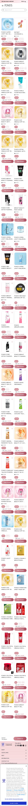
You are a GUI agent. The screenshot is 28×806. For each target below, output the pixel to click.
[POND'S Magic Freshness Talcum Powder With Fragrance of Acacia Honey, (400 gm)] (20, 375)
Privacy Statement (18, 790)
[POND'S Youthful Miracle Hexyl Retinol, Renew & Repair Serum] (20, 609)
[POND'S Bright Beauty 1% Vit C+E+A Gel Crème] (20, 462)
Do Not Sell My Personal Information (14, 798)
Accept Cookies (14, 803)
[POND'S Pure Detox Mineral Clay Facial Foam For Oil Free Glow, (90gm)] (8, 404)
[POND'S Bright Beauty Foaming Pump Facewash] (20, 346)
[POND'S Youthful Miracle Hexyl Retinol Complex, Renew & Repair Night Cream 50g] (8, 668)
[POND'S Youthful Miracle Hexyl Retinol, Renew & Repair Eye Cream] (8, 638)
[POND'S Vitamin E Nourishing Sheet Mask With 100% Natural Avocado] (8, 609)
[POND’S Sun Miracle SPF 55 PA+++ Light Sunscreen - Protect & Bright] (8, 53)
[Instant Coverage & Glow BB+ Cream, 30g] (20, 24)
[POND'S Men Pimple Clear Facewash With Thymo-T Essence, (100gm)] (20, 171)
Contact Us (20, 738)
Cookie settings (21, 794)
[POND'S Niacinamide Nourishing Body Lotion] (8, 317)
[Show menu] (2, 5)
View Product (7, 44)
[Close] (26, 766)
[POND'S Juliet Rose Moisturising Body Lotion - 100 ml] (8, 550)
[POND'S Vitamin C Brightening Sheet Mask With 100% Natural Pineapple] (20, 550)
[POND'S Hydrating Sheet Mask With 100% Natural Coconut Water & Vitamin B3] (20, 580)
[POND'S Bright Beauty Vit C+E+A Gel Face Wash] (20, 433)
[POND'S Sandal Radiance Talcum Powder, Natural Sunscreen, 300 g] (8, 433)
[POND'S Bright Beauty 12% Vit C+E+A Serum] (8, 375)
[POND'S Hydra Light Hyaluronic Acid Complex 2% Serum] (8, 229)
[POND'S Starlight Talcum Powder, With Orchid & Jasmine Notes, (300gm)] (8, 462)
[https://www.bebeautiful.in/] (23, 745)
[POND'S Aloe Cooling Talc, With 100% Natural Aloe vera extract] (20, 404)
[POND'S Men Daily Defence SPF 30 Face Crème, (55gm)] (20, 288)
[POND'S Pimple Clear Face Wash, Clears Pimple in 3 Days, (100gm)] (20, 83)
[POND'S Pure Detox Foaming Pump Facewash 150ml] (8, 346)
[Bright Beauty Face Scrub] (20, 200)
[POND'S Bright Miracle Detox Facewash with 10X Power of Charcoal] (20, 53)
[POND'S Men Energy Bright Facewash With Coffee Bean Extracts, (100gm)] (8, 259)
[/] (8, 5)
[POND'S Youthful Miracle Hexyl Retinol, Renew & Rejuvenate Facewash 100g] (20, 638)
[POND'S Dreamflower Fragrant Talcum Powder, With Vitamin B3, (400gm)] (20, 317)
